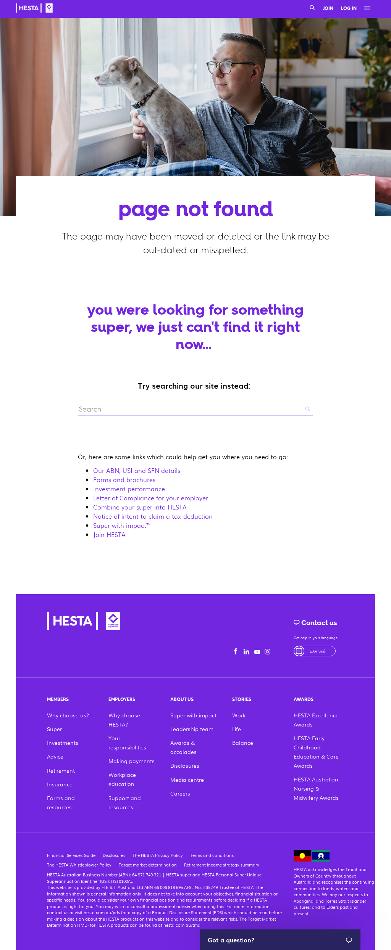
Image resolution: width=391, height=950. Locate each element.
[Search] (312, 8)
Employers (121, 699)
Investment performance (129, 488)
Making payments (131, 761)
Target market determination (148, 865)
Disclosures (184, 765)
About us (182, 699)
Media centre (187, 779)
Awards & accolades (183, 747)
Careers (180, 793)
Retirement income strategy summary (221, 865)
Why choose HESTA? (124, 719)
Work (239, 715)
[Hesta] (34, 9)
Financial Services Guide (71, 855)
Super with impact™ (122, 525)
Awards (303, 699)
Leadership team (191, 729)
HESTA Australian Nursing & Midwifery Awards (316, 788)
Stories (241, 699)
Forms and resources (61, 802)
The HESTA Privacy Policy (157, 855)
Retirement (61, 770)
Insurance (60, 784)
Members (58, 699)
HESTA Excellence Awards (316, 719)
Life (236, 729)
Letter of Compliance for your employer (150, 497)
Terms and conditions (212, 855)
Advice (55, 756)
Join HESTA (109, 534)
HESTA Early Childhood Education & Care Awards (316, 751)
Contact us (318, 623)
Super (54, 729)
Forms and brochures (124, 479)
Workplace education (122, 779)
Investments (62, 742)
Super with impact (193, 715)
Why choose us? (68, 715)
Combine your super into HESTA (140, 507)
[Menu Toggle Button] (365, 8)
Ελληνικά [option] (317, 651)
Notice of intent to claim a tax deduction (153, 516)
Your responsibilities (127, 742)
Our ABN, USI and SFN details (136, 470)
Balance (242, 742)
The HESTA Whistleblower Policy (79, 865)
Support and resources (124, 802)
